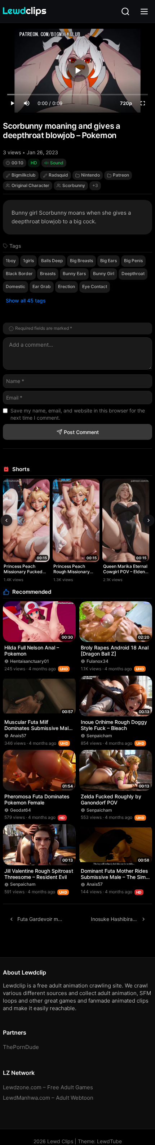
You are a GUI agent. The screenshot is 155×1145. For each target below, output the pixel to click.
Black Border (19, 273)
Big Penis (133, 260)
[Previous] (6, 520)
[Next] (148, 520)
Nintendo (90, 175)
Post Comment (81, 432)
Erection (66, 286)
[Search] (125, 11)
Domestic (15, 286)
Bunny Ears (74, 273)
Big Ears (108, 260)
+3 (95, 185)
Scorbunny (73, 185)
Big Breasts (81, 260)
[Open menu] (144, 11)
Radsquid (58, 175)
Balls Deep (52, 260)
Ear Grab (41, 286)
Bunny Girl (103, 273)
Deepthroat (133, 273)
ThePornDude (21, 1047)
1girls (28, 260)
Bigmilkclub (24, 175)
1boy (11, 260)
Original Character (30, 185)
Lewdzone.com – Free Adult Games (48, 1087)
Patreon (121, 175)
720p (126, 103)
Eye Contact (94, 286)
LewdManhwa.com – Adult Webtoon (48, 1097)
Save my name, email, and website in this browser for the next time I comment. (77, 414)
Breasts (48, 273)
